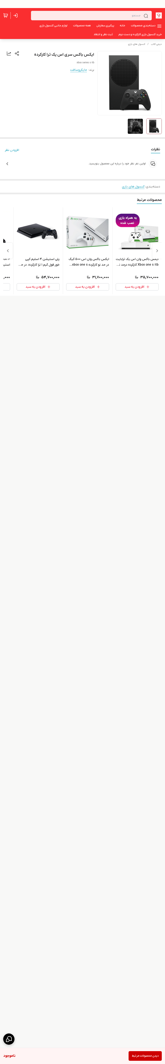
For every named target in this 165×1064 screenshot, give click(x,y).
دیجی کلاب (156, 44)
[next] (8, 251)
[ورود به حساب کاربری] (16, 15)
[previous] (157, 251)
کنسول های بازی (136, 44)
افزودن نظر (12, 150)
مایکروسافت (78, 70)
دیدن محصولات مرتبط (145, 1056)
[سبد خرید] (5, 15)
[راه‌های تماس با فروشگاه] (8, 1039)
